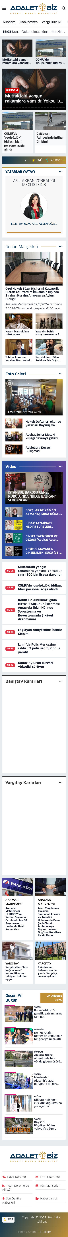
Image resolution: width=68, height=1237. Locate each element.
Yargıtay (12, 963)
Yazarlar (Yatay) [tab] (20, 172)
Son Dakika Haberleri (11, 1200)
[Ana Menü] (4, 8)
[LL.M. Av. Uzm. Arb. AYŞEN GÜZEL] (34, 206)
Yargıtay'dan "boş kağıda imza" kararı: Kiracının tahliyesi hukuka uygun (16, 973)
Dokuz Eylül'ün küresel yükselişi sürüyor (35, 665)
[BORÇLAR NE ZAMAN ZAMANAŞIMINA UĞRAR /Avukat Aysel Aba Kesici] (13, 512)
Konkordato (28, 22)
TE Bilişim (44, 1232)
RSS (10, 1219)
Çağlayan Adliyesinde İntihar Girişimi (40, 632)
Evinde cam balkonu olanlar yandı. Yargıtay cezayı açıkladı (48, 972)
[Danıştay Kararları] (61, 681)
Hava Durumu (16, 1177)
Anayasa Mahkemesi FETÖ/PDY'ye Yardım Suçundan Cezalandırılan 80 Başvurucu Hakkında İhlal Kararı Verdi (16, 919)
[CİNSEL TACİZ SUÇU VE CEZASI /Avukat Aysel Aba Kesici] (13, 538)
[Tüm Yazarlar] (61, 172)
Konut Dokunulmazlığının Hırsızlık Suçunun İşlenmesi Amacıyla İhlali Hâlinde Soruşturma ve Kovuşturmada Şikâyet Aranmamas (34, 32)
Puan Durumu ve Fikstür (15, 1187)
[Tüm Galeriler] (61, 374)
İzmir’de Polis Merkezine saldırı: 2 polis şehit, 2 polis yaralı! (39, 648)
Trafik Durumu (50, 1177)
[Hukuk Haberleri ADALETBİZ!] (34, 8)
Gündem (9, 22)
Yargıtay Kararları (23, 782)
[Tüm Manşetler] (61, 247)
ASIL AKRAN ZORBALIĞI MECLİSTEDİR (34, 183)
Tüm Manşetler (50, 1185)
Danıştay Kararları (23, 681)
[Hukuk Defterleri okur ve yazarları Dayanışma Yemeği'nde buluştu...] (13, 423)
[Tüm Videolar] (61, 467)
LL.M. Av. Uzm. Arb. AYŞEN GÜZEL (34, 223)
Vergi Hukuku (52, 22)
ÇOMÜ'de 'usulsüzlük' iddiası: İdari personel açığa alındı (40, 587)
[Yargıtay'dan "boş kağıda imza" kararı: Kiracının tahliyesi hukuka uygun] (17, 951)
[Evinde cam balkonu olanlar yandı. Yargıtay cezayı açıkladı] (50, 951)
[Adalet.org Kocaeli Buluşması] (13, 449)
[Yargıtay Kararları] (61, 783)
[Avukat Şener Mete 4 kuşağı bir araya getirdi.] (13, 436)
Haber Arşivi (48, 1198)
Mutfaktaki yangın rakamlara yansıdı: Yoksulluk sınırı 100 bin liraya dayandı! (40, 571)
